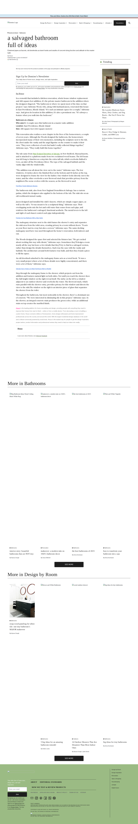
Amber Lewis (46, 748)
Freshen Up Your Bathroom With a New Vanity (29, 218)
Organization (106, 107)
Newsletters (120, 23)
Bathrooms (23, 33)
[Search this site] (129, 23)
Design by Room (45, 23)
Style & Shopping (84, 23)
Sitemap (83, 792)
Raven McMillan (108, 138)
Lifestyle (108, 23)
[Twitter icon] (49, 798)
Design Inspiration (60, 23)
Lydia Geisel (107, 121)
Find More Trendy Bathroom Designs (26, 186)
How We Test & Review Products (49, 787)
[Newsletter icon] (32, 798)
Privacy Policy (41, 88)
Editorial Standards (41, 336)
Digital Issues (115, 788)
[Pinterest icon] (41, 798)
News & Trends (107, 129)
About (34, 782)
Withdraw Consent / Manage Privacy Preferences (45, 815)
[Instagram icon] (36, 798)
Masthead (34, 792)
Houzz (11, 56)
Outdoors (75, 739)
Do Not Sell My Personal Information (42, 816)
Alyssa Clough (15, 557)
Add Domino (12, 59)
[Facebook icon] (45, 798)
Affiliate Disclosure (47, 792)
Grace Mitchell (46, 557)
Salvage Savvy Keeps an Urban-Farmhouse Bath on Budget (33, 269)
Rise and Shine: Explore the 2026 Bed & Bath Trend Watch (69, 16)
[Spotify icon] (54, 798)
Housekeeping (97, 23)
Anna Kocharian (78, 555)
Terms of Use (77, 86)
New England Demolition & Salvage (46, 153)
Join (76, 83)
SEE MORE (69, 564)
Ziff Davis (43, 809)
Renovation (72, 23)
